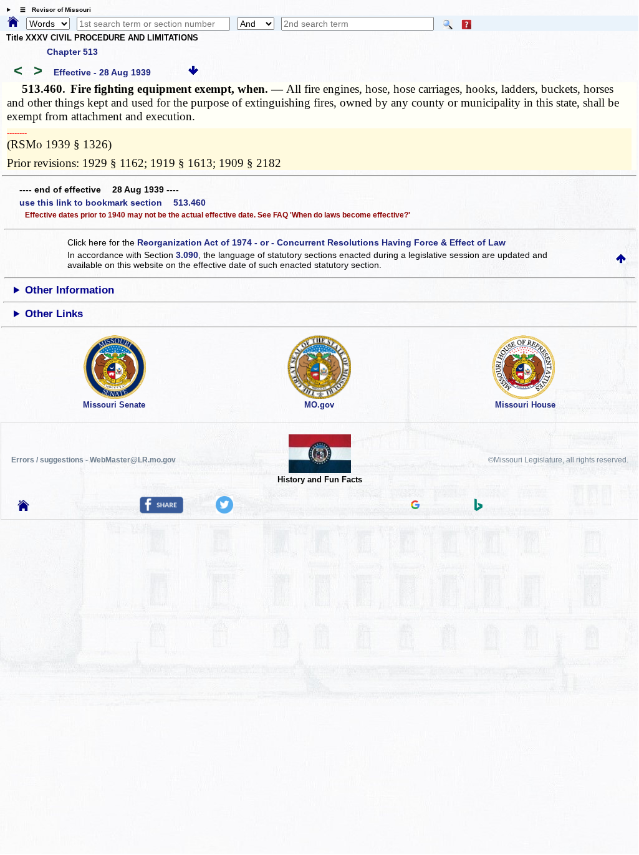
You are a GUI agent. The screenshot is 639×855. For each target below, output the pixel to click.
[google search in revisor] (415, 506)
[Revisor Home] (23, 508)
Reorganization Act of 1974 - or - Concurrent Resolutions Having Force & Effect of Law (321, 242)
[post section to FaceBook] (161, 510)
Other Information (69, 290)
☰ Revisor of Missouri (52, 9)
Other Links (54, 314)
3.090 (187, 255)
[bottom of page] (193, 72)
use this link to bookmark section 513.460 (112, 203)
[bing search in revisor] (478, 508)
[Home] (13, 22)
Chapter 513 (72, 52)
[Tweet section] (224, 510)
